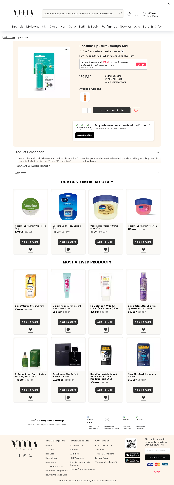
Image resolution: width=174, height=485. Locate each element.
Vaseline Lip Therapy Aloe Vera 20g (30, 227)
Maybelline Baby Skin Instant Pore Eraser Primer (67, 307)
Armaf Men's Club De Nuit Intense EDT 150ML (65, 375)
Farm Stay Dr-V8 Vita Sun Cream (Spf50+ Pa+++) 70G (104, 307)
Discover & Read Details (32, 166)
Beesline (117, 75)
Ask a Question (84, 135)
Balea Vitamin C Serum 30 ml (29, 306)
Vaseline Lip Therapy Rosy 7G (142, 226)
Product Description (29, 152)
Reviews (20, 173)
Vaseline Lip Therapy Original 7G (67, 227)
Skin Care (9, 37)
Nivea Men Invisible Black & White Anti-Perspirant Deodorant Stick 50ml (103, 376)
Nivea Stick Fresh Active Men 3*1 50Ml (142, 375)
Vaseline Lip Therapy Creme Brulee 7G (104, 227)
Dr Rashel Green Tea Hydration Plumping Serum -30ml (30, 375)
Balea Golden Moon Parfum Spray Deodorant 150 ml (142, 307)
